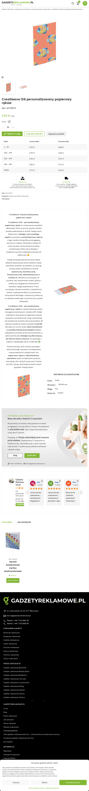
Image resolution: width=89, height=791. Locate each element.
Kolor (4, 122)
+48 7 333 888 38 (16, 463)
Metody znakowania (11, 727)
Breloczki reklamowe (11, 633)
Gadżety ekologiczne (11, 640)
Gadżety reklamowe (8, 9)
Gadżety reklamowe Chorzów (14, 679)
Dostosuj (16, 782)
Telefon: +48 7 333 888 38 (18, 620)
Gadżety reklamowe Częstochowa (16, 682)
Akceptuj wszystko (73, 782)
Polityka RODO (9, 758)
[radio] (9, 121)
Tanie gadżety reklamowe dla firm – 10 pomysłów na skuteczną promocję (31, 734)
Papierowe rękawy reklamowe (41, 9)
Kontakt (32, 455)
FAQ (15, 455)
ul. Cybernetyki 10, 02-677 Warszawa (22, 611)
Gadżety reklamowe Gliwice (14, 697)
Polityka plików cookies (36, 788)
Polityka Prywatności (52, 788)
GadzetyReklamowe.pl (20, 482)
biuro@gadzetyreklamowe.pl (35, 463)
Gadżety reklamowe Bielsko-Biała (16, 671)
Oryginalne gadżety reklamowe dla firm (18, 738)
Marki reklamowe (10, 716)
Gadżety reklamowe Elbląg (13, 686)
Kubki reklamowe (10, 644)
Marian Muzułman (75, 482)
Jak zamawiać (8, 719)
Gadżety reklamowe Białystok (14, 668)
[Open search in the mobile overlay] (73, 3)
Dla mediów (8, 742)
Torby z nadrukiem (10, 658)
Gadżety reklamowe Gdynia (13, 694)
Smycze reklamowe (10, 651)
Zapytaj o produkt (56, 134)
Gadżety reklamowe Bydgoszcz (15, 675)
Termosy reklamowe (11, 655)
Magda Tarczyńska (57, 482)
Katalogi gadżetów (10, 731)
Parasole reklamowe (11, 647)
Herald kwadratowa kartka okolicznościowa (13, 566)
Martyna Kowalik (39, 482)
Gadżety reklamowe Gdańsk (14, 690)
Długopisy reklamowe (11, 636)
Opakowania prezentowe (22, 9)
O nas (5, 708)
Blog (5, 712)
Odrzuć (44, 782)
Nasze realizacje (9, 723)
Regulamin (7, 751)
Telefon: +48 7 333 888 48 (18, 623)
